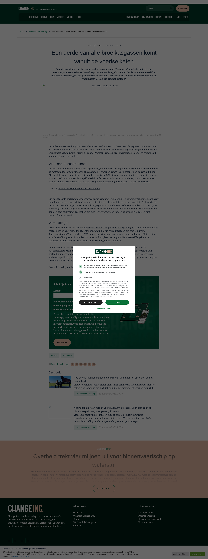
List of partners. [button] (122, 287)
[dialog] (104, 279)
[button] (104, 277)
